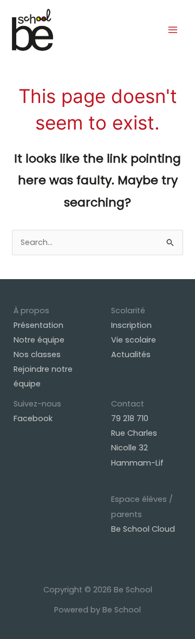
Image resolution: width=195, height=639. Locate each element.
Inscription (131, 325)
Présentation (38, 325)
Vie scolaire (133, 339)
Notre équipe (39, 339)
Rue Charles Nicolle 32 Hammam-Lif (137, 448)
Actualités (131, 354)
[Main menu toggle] (172, 29)
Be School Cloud (143, 529)
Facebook (33, 418)
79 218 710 (129, 418)
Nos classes (37, 354)
